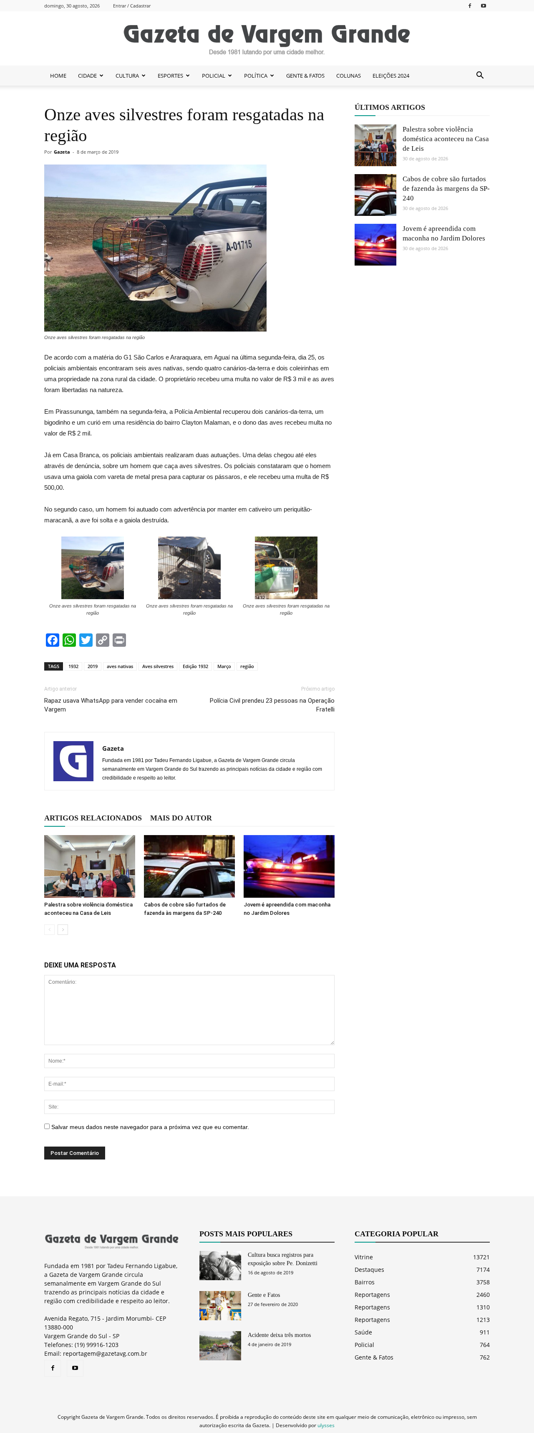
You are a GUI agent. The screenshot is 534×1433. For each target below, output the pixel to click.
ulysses (326, 1425)
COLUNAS (348, 75)
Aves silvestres (158, 666)
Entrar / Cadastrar (132, 6)
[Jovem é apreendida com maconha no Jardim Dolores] (289, 866)
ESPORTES (170, 75)
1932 (73, 666)
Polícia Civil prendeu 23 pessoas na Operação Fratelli (272, 705)
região (247, 666)
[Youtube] (483, 5)
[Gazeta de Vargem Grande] (267, 39)
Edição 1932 (195, 666)
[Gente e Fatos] (220, 1305)
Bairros (365, 1282)
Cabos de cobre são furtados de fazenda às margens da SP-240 (446, 188)
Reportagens (372, 1295)
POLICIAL (213, 75)
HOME (58, 75)
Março (224, 666)
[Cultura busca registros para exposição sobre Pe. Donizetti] (220, 1265)
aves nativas (120, 666)
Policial (364, 1345)
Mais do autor (181, 818)
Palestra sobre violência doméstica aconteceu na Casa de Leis (446, 138)
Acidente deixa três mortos (279, 1335)
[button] (480, 76)
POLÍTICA (255, 75)
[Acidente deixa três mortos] (220, 1345)
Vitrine (364, 1257)
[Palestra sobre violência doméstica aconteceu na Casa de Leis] (89, 866)
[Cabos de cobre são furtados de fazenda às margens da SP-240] (189, 866)
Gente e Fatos (264, 1295)
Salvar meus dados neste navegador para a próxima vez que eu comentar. (150, 1127)
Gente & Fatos (374, 1357)
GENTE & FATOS (305, 75)
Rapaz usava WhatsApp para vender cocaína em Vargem (110, 705)
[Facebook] (469, 5)
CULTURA (127, 75)
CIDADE (87, 75)
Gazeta (62, 152)
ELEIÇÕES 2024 (391, 75)
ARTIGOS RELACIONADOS (93, 818)
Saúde (363, 1332)
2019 (93, 666)
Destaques (369, 1269)
